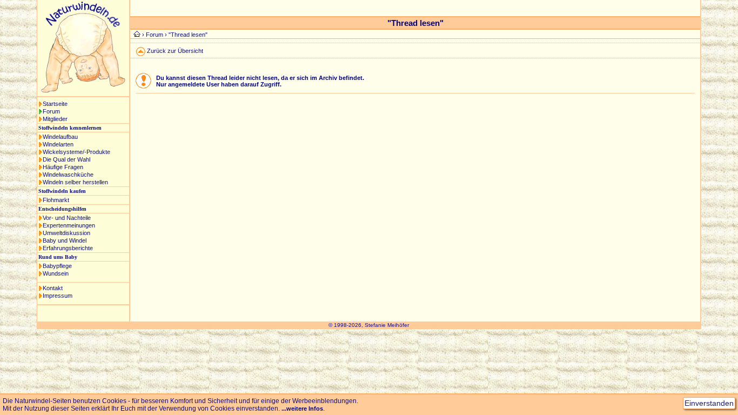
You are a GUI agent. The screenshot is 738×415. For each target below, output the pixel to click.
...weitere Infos (302, 408)
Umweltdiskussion (66, 233)
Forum (51, 111)
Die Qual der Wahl (66, 159)
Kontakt (53, 288)
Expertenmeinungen (69, 225)
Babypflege (57, 266)
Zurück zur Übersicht (175, 51)
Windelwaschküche (68, 174)
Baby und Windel (64, 240)
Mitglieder (55, 119)
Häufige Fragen (63, 167)
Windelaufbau (60, 136)
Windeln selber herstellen (75, 182)
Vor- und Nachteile (67, 218)
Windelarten (58, 144)
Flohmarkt (56, 200)
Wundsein (56, 273)
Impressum (57, 295)
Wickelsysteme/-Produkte (76, 152)
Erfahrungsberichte (68, 248)
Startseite (55, 104)
